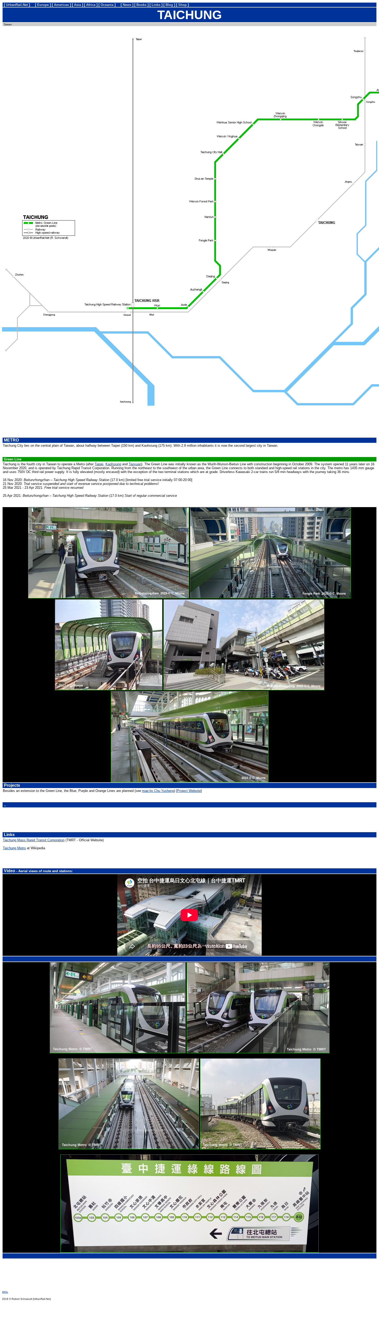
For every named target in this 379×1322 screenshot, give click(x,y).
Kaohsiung (113, 464)
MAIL (5, 1291)
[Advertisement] (189, 421)
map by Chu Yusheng (158, 791)
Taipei (99, 464)
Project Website (189, 791)
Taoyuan (135, 464)
